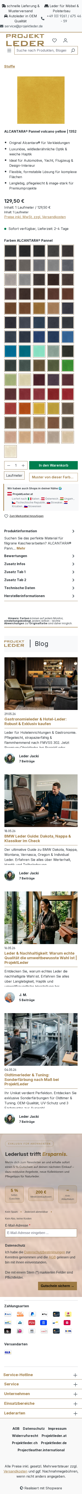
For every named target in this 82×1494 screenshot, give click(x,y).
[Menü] (9, 50)
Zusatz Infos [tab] (14, 564)
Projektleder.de (54, 1443)
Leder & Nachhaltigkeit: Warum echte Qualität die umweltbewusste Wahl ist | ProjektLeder (40, 957)
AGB (52, 1257)
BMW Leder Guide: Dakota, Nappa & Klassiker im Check (37, 838)
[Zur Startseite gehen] (20, 40)
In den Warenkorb (53, 465)
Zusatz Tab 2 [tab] (15, 580)
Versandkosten (15, 1471)
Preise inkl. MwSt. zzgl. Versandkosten (35, 217)
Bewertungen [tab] (15, 556)
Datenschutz (34, 1428)
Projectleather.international (41, 1450)
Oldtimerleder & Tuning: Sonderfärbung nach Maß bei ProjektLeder (31, 1079)
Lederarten (14, 1413)
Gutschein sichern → (57, 1286)
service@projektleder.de (24, 26)
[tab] (40, 539)
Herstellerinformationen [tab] (24, 596)
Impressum (57, 1428)
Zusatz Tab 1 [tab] (14, 572)
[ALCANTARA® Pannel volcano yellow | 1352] (41, 100)
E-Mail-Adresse (17, 1225)
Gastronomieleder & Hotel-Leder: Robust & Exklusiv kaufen (35, 721)
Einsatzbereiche (19, 1403)
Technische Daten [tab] (19, 588)
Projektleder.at (54, 1436)
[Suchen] (73, 50)
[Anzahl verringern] (8, 465)
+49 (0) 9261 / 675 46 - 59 (64, 18)
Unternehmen (17, 1393)
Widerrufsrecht (25, 1436)
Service (11, 1384)
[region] (41, 100)
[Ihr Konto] (65, 40)
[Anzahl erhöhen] (23, 465)
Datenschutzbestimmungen (44, 1252)
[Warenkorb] (74, 38)
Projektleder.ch (25, 1443)
